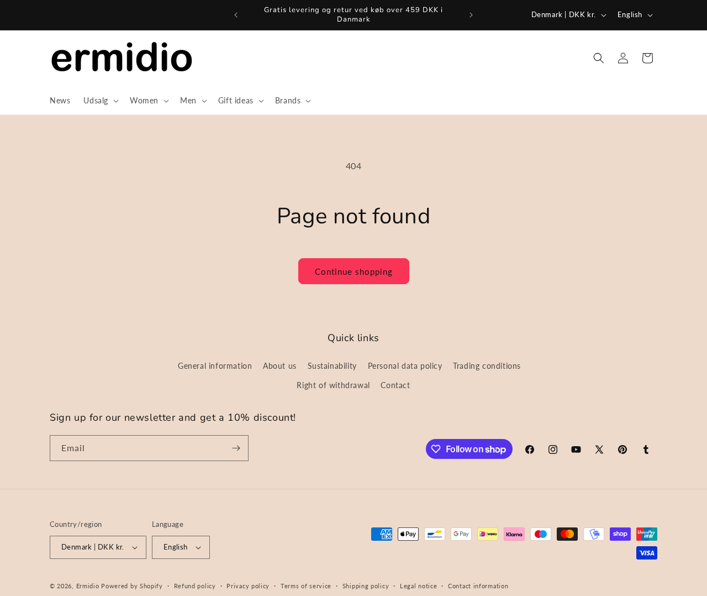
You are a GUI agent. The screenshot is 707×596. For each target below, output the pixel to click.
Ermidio (87, 585)
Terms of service (306, 585)
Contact (395, 385)
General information (215, 365)
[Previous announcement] (236, 14)
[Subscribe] (236, 448)
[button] (100, 100)
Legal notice (418, 585)
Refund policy (195, 585)
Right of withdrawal (333, 385)
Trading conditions (487, 365)
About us (280, 365)
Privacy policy (248, 585)
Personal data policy (405, 365)
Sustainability (332, 365)
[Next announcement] (471, 14)
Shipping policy (365, 585)
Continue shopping (354, 271)
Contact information (478, 585)
